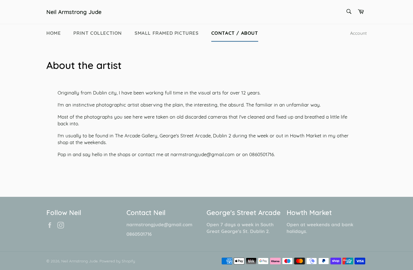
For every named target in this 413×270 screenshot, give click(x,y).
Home (53, 33)
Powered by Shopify (117, 261)
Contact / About (234, 33)
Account (358, 33)
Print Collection (97, 33)
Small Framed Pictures (167, 33)
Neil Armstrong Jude (73, 11)
